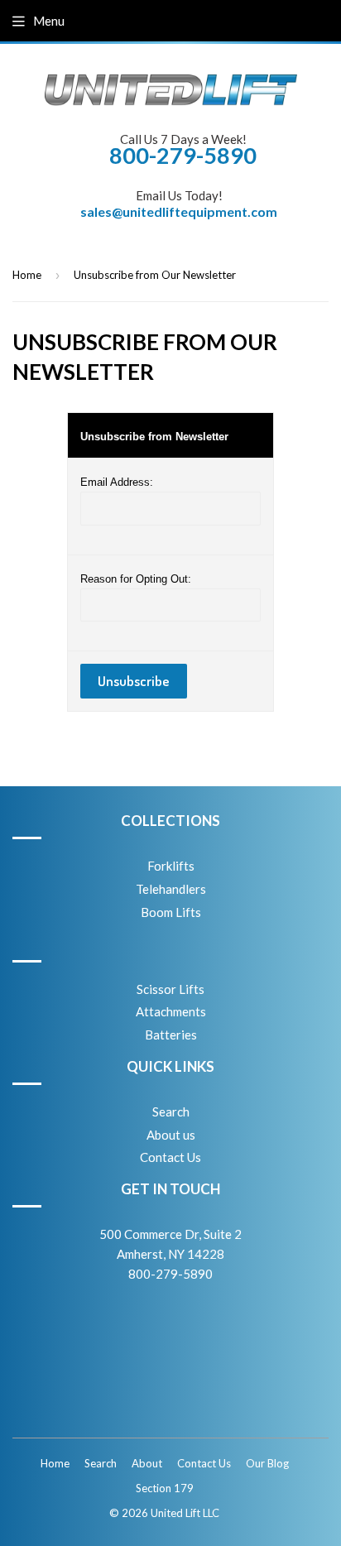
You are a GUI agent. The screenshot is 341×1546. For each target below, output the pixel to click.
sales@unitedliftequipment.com (178, 211)
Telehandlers (171, 888)
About (147, 1463)
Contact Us (170, 1157)
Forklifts (171, 865)
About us (170, 1134)
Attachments (171, 1011)
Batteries (171, 1034)
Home (26, 274)
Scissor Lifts (170, 989)
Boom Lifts (171, 912)
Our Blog (267, 1463)
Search (171, 1111)
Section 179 (165, 1488)
